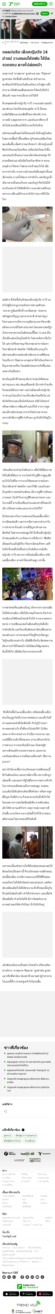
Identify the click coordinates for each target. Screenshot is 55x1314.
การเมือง (6, 1176)
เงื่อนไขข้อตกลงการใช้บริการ (14, 1256)
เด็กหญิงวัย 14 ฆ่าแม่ (11, 1138)
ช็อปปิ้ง (5, 1230)
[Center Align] (52, 13)
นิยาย (4, 1201)
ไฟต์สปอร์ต (7, 1219)
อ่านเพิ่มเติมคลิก (23, 14)
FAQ (20, 1249)
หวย (41, 1197)
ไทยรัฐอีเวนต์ (8, 1234)
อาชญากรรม (7, 1179)
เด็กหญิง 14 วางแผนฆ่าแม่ (24, 1133)
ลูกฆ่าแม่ (7, 1133)
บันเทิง (5, 1197)
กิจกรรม (5, 1246)
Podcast (43, 1201)
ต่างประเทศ (42, 1176)
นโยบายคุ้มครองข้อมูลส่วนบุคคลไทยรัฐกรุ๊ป (20, 1253)
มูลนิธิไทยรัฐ (45, 1246)
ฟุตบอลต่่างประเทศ (10, 1216)
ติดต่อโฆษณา (44, 1256)
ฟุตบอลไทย (26, 1216)
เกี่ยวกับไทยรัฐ (32, 1246)
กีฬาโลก (24, 1219)
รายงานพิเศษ (8, 1194)
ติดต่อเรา (32, 1256)
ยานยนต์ (24, 1179)
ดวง (23, 1197)
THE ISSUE (36, 42)
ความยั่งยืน (7, 1183)
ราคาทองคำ (42, 1179)
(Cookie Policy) (11, 16)
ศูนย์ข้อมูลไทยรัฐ (9, 1249)
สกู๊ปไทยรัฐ (26, 42)
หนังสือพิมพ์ (26, 1194)
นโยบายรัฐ (25, 1176)
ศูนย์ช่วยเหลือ (30, 1249)
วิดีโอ (24, 1201)
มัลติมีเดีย (26, 1204)
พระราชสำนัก (7, 1172)
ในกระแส (41, 1172)
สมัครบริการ (40, 4)
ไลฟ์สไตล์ (6, 1204)
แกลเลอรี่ (6, 1223)
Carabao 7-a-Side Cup (32, 1223)
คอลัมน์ (42, 1194)
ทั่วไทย (24, 1172)
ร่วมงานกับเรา (18, 1246)
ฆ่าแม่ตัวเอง (28, 1138)
